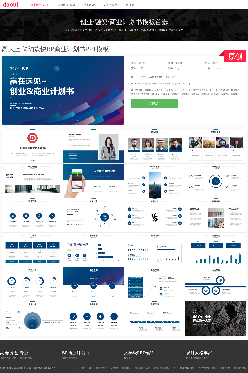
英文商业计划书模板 (120, 367)
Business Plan (187, 367)
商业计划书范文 (142, 367)
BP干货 (130, 4)
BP (174, 367)
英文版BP (89, 4)
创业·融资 (80, 367)
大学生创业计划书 (207, 367)
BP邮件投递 (110, 4)
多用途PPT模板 (66, 4)
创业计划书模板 (161, 367)
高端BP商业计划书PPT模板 (233, 367)
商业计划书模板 (40, 4)
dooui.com (25, 367)
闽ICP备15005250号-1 (44, 367)
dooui (10, 4)
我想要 (154, 103)
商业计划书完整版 (98, 367)
